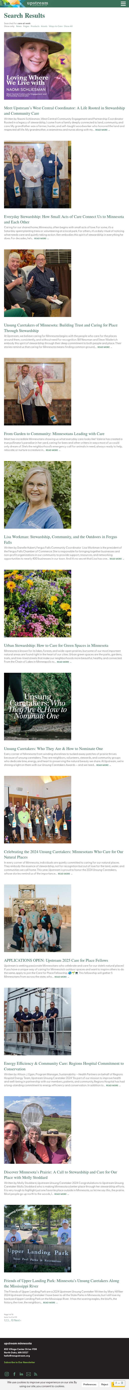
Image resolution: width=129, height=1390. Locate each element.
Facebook (14, 1374)
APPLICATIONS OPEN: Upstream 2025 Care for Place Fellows (56, 960)
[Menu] (124, 4)
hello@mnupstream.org (17, 1356)
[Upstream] (64, 3)
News (19, 26)
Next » (17, 1320)
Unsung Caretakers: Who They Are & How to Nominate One (54, 748)
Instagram (6, 1374)
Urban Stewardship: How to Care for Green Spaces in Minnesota (56, 645)
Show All (68, 26)
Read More (102, 130)
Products (35, 26)
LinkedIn (21, 1374)
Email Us (28, 1374)
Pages (26, 26)
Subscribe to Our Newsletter (19, 1362)
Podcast (35, 1374)
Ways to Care (55, 26)
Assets (44, 26)
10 (12, 1320)
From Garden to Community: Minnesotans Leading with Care (54, 433)
